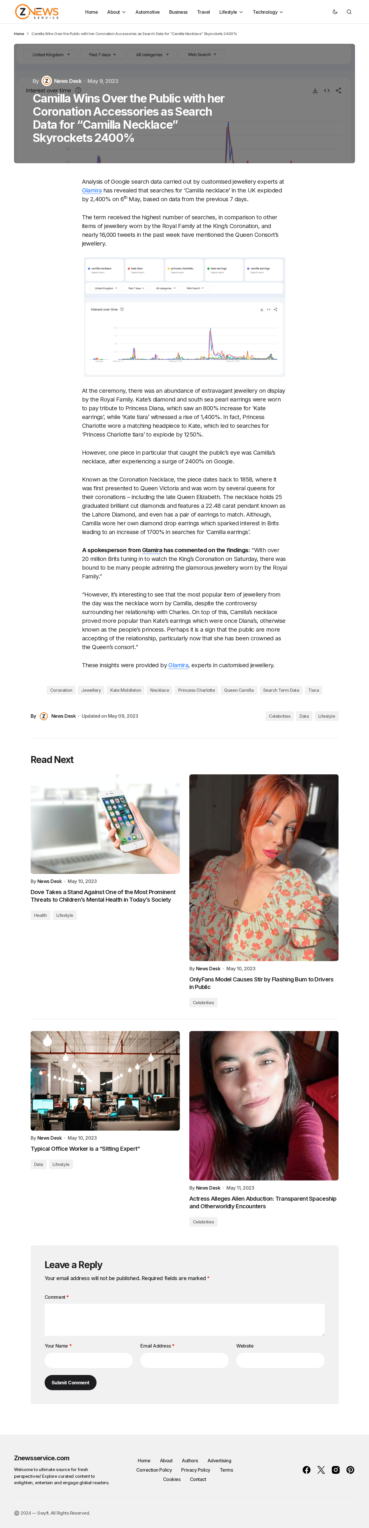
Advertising (219, 1460)
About (166, 1460)
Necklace (159, 690)
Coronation (61, 690)
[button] (335, 12)
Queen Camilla (238, 690)
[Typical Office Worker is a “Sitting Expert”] (105, 1081)
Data (304, 716)
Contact (198, 1479)
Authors (190, 1460)
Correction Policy (154, 1470)
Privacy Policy (195, 1470)
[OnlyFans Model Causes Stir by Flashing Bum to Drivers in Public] (264, 867)
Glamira (92, 190)
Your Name (58, 1346)
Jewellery (91, 690)
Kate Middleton (125, 690)
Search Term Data (281, 690)
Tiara (313, 690)
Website (244, 1346)
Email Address (157, 1346)
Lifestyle (326, 716)
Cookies (172, 1479)
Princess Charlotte (196, 690)
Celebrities (279, 716)
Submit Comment (71, 1383)
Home (19, 33)
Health (40, 915)
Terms (226, 1470)
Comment (57, 1297)
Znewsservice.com (41, 1458)
